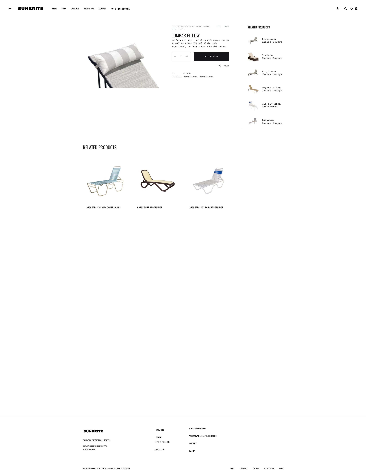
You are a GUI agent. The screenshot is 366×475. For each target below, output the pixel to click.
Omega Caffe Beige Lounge (149, 207)
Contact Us (159, 449)
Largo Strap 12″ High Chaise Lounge (206, 207)
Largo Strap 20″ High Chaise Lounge (103, 207)
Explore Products (162, 441)
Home (54, 8)
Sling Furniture (185, 26)
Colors (159, 437)
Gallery (192, 450)
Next (227, 26)
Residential (89, 8)
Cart (281, 468)
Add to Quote (211, 56)
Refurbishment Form (197, 428)
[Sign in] (338, 9)
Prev (218, 26)
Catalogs (75, 8)
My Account (269, 468)
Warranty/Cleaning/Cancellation (202, 435)
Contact (102, 8)
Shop (63, 8)
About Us (192, 443)
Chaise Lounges (202, 26)
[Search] (345, 8)
